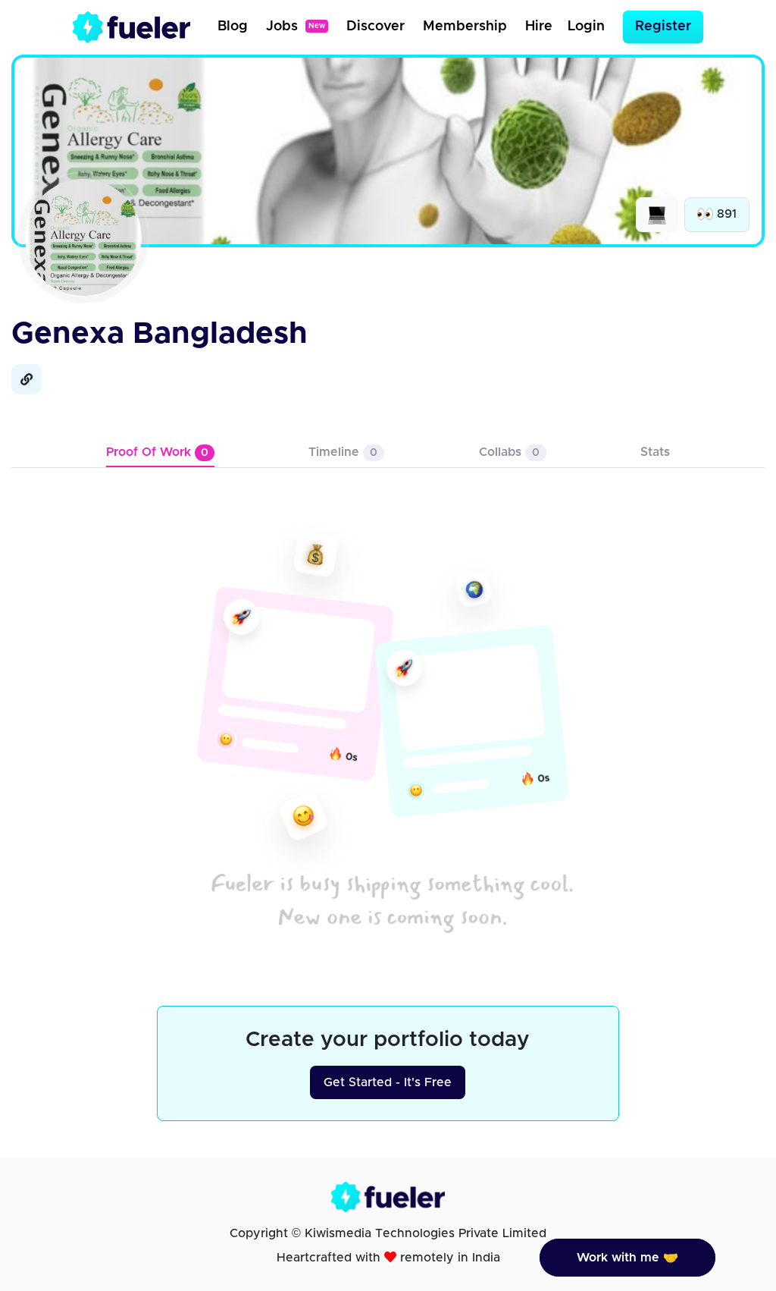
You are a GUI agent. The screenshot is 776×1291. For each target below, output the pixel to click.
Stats (655, 452)
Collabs (509, 452)
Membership (465, 26)
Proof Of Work (157, 452)
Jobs (295, 26)
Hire (538, 26)
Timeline (342, 452)
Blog (232, 26)
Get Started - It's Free (388, 1082)
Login (586, 26)
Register (663, 26)
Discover (375, 26)
